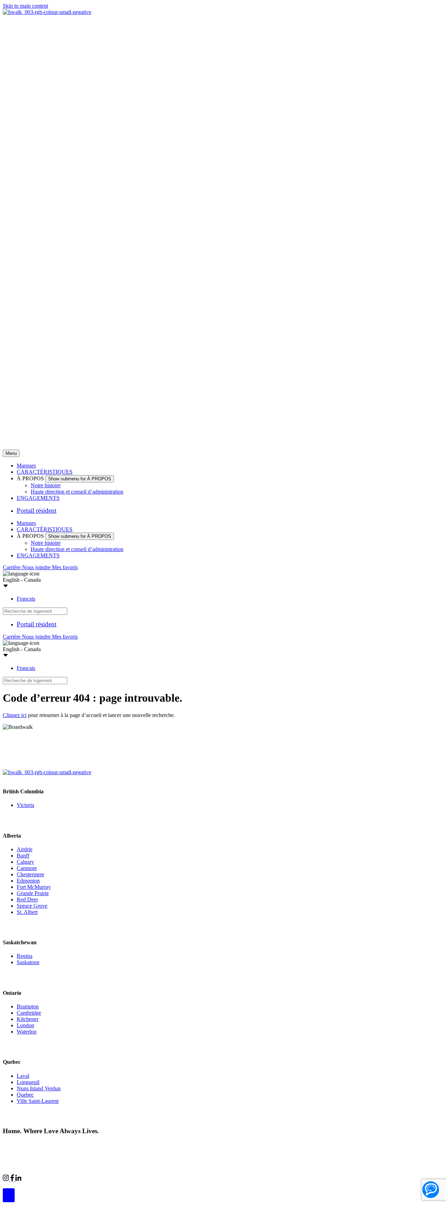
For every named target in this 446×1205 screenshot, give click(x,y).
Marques (26, 465)
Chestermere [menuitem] (30, 874)
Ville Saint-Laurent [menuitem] (38, 1101)
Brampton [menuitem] (28, 1006)
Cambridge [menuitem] (29, 1013)
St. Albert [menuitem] (27, 912)
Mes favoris (65, 567)
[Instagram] (6, 1179)
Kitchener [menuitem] (27, 1019)
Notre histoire (46, 485)
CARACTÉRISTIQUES (44, 472)
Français (26, 599)
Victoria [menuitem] (25, 805)
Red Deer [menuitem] (27, 899)
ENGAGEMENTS (38, 498)
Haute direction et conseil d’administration (77, 492)
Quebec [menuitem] (25, 1095)
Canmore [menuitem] (27, 868)
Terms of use (110, 1144)
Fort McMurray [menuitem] (34, 887)
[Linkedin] (18, 1179)
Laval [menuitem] (23, 1076)
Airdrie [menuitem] (24, 849)
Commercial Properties (46, 1178)
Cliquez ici (14, 715)
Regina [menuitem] (24, 956)
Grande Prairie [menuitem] (33, 893)
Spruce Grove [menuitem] (32, 906)
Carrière (12, 567)
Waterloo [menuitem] (27, 1032)
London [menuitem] (25, 1025)
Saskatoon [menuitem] (28, 962)
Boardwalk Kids (117, 1178)
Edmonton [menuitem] (28, 881)
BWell (85, 1178)
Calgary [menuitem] (25, 862)
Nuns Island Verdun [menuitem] (39, 1088)
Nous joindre (37, 567)
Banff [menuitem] (23, 856)
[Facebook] (12, 1179)
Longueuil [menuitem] (28, 1082)
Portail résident (36, 510)
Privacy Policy (76, 1144)
